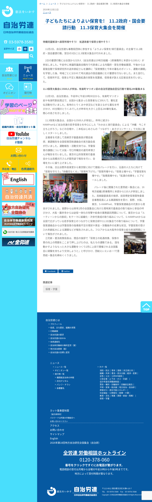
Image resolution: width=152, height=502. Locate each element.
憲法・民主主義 (118, 373)
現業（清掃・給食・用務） (123, 395)
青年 (113, 370)
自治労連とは (53, 320)
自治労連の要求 (57, 334)
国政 (119, 370)
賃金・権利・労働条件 (109, 384)
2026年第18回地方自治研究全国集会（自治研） (75, 442)
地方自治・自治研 (127, 387)
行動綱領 (54, 331)
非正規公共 (128, 370)
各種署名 (60, 388)
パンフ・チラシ (63, 384)
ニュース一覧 (60, 366)
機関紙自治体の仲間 (65, 377)
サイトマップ (57, 434)
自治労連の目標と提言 (60, 352)
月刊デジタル (62, 381)
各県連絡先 (55, 341)
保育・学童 (51, 289)
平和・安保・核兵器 (108, 387)
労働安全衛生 (127, 384)
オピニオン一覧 (61, 370)
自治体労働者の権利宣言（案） (63, 345)
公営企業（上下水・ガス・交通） (114, 378)
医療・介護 (124, 392)
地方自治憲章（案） (59, 348)
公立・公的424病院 (114, 376)
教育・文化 (104, 395)
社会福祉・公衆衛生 (108, 392)
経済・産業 (132, 373)
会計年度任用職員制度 (109, 381)
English (54, 438)
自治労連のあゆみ (58, 338)
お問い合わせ (57, 430)
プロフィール (56, 324)
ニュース (47, 12)
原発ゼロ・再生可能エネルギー (113, 390)
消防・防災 (104, 370)
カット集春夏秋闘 (59, 410)
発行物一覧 (59, 373)
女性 (102, 376)
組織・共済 (104, 373)
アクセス (54, 425)
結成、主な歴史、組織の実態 (62, 327)
